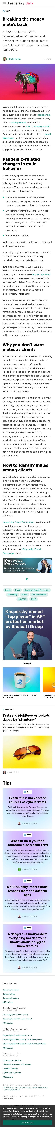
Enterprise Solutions (12, 1054)
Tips (29, 792)
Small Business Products (14, 1008)
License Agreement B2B (12, 1090)
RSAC (7, 11)
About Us (15, 1096)
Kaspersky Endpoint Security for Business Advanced (24, 1044)
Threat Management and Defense (17, 1065)
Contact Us (6, 1096)
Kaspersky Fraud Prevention (18, 522)
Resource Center (38, 1096)
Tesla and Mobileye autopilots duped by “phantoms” (26, 717)
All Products (8, 1023)
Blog (29, 1096)
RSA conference (39, 594)
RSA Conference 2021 (38, 126)
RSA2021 (22, 599)
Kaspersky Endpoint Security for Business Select (22, 1040)
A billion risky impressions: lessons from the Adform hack (27, 891)
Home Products (10, 983)
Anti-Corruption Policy (22, 1088)
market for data (41, 274)
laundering (44, 114)
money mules (18, 122)
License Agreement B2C (40, 1088)
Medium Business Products (15, 1029)
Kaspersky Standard (11, 990)
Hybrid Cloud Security (12, 1073)
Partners (23, 1096)
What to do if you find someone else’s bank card (27, 843)
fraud (17, 590)
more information (44, 1117)
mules (24, 594)
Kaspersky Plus (9, 994)
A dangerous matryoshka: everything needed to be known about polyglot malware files (27, 940)
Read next (9, 709)
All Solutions (8, 1002)
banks (7, 590)
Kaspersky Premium (11, 998)
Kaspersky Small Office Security (15, 1015)
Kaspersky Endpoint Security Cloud (17, 1019)
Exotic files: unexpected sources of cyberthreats (27, 800)
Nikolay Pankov (15, 59)
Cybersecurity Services (12, 1060)
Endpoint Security (10, 1069)
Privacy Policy (8, 1088)
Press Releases (8, 1098)
